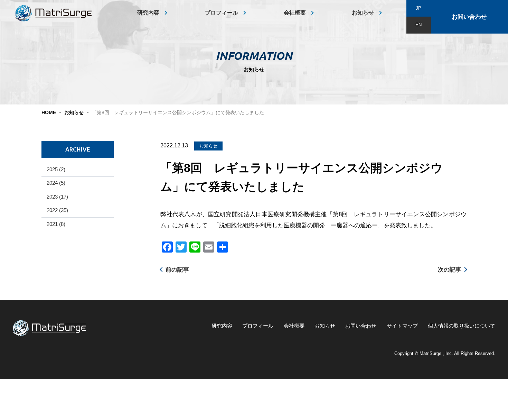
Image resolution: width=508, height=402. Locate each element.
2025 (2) (56, 169)
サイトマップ (402, 326)
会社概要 (295, 13)
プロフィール (221, 13)
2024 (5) (56, 183)
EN (418, 24)
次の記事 (449, 269)
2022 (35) (57, 210)
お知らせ (363, 13)
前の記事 (177, 269)
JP (418, 8)
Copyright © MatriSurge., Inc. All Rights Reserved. (444, 353)
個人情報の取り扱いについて (461, 326)
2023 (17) (57, 197)
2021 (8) (56, 224)
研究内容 (148, 13)
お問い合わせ (469, 16)
